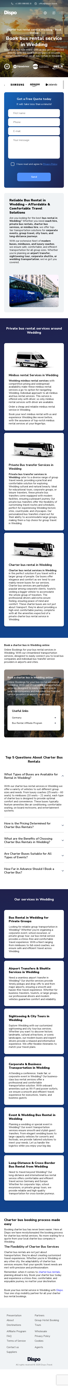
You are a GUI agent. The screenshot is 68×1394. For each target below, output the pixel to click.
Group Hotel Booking (47, 1320)
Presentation (14, 1315)
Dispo (59, 1290)
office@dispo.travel (48, 3)
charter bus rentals (49, 1272)
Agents (39, 1347)
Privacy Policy (50, 164)
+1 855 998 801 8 (23, 3)
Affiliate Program (16, 1331)
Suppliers (12, 1352)
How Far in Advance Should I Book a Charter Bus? (29, 870)
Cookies (39, 1340)
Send (34, 176)
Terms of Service (16, 1340)
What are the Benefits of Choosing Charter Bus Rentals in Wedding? (28, 840)
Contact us (13, 1347)
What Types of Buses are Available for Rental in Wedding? (31, 776)
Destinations (14, 1325)
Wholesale (41, 1331)
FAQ (9, 1336)
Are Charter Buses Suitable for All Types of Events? (28, 855)
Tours (38, 1325)
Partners (39, 1315)
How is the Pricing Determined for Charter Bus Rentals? (27, 825)
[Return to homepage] (10, 13)
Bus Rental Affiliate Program (27, 723)
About (10, 1320)
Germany (16, 717)
